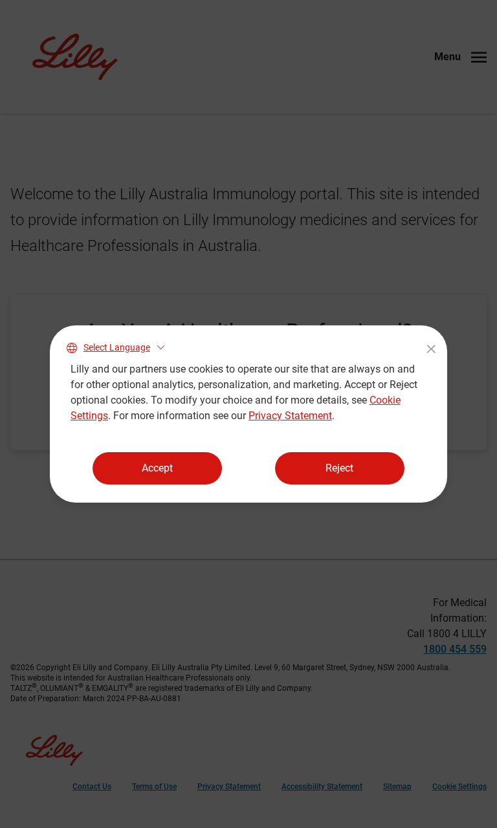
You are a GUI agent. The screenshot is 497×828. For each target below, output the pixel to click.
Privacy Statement (290, 415)
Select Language (116, 347)
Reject (339, 468)
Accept (157, 468)
